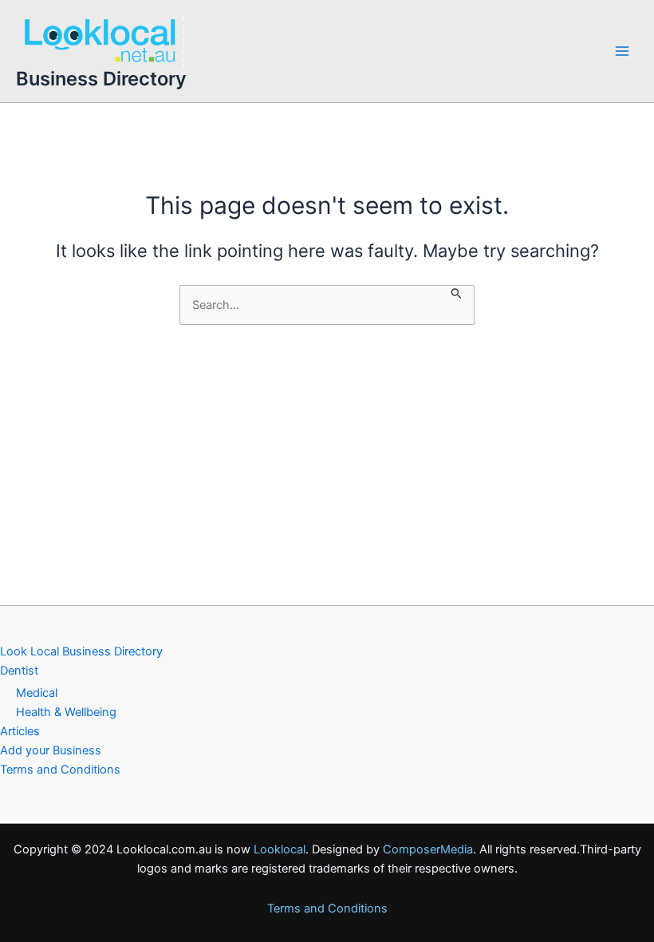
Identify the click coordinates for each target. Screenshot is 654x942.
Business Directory (101, 78)
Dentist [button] (19, 670)
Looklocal (279, 849)
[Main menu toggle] (622, 51)
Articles (20, 731)
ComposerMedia (428, 849)
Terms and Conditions (60, 769)
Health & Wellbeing (66, 712)
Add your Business (50, 750)
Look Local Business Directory (81, 651)
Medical (36, 693)
